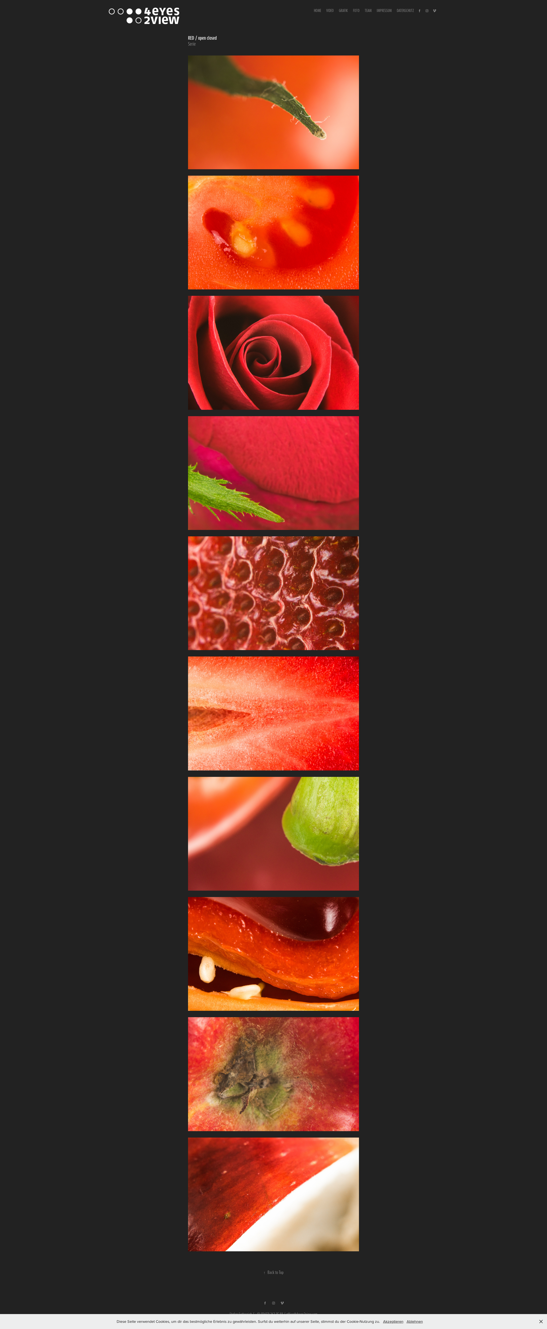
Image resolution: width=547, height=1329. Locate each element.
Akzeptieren (393, 1321)
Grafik (343, 10)
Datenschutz (405, 10)
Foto (356, 10)
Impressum (384, 10)
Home (317, 10)
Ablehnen (415, 1321)
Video (330, 10)
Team (368, 10)
